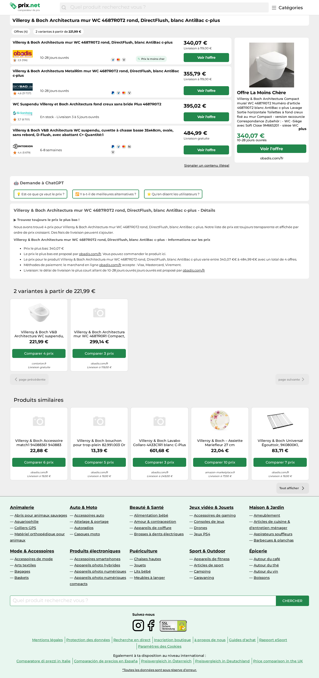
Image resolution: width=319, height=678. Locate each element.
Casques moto (87, 534)
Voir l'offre (271, 148)
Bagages (22, 571)
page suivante (289, 379)
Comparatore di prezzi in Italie (43, 661)
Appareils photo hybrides (97, 565)
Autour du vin (266, 571)
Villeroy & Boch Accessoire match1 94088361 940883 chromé (39, 443)
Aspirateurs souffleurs (273, 534)
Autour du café (267, 559)
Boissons (262, 577)
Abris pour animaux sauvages (40, 515)
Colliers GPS (25, 528)
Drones (200, 528)
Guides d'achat (242, 640)
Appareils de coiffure (152, 528)
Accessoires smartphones (97, 559)
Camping (202, 571)
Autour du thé (266, 565)
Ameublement (267, 515)
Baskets (21, 577)
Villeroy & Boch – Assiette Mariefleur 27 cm (220, 443)
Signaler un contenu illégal (206, 165)
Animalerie (22, 507)
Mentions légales (47, 640)
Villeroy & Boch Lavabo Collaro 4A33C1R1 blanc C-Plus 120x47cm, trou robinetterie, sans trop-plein (159, 443)
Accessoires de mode (33, 559)
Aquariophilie (26, 521)
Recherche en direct (132, 640)
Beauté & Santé (147, 507)
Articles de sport (209, 565)
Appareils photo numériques (100, 571)
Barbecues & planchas (274, 540)
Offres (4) (21, 31)
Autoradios (83, 528)
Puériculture (144, 550)
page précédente (32, 379)
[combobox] (168, 7)
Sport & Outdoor (207, 550)
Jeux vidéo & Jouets (211, 507)
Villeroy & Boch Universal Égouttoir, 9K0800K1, (280, 443)
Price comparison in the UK (278, 661)
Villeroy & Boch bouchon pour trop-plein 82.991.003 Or (99, 443)
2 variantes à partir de (58, 31)
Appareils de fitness (212, 559)
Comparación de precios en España (106, 661)
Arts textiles (25, 565)
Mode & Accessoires (32, 550)
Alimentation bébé (151, 515)
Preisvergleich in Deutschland (222, 661)
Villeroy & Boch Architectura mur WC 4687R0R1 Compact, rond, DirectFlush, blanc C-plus (99, 334)
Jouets (140, 565)
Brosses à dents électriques (159, 534)
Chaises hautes (147, 559)
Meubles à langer (149, 577)
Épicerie (258, 550)
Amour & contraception (155, 521)
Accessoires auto (89, 515)
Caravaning (204, 577)
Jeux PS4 (202, 534)
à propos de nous (210, 640)
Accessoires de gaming (215, 515)
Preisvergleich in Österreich (166, 661)
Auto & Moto (83, 507)
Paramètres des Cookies (159, 646)
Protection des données (88, 640)
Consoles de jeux (209, 521)
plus (302, 129)
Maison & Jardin (266, 507)
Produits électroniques (95, 550)
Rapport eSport (273, 640)
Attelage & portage (91, 521)
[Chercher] (64, 7)
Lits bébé (142, 571)
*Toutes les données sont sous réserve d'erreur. (159, 670)
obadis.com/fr (90, 254)
